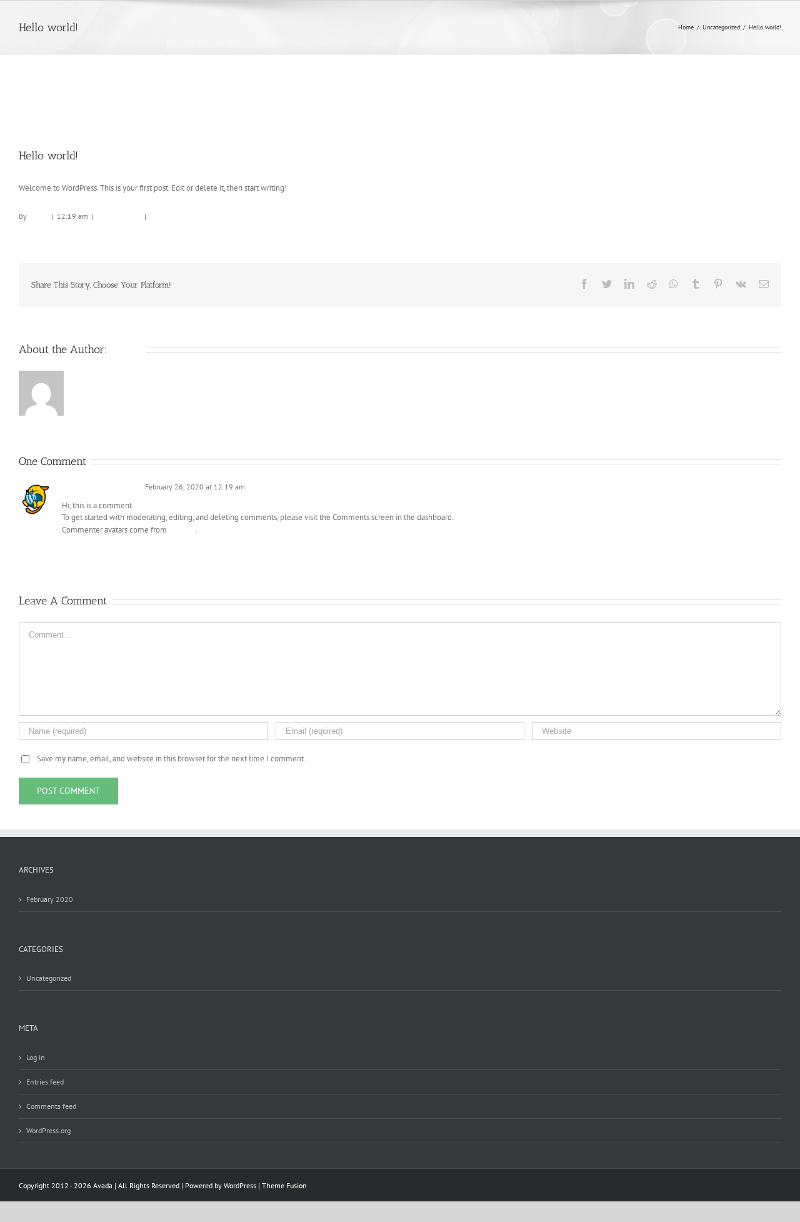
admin (39, 216)
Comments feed (51, 1106)
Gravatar (182, 529)
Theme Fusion (284, 1185)
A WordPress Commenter (101, 486)
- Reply (256, 486)
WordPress (240, 1185)
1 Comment (168, 216)
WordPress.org (48, 1130)
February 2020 (49, 899)
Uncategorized (118, 216)
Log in (35, 1057)
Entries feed (45, 1081)
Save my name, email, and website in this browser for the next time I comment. (171, 758)
